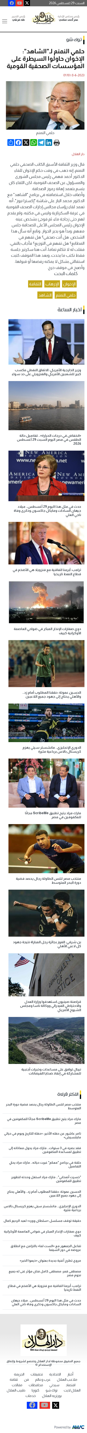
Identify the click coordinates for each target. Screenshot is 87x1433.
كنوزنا (35, 1390)
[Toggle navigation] (4, 21)
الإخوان (69, 284)
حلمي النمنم (66, 295)
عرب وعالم (43, 1380)
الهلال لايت (72, 1390)
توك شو (74, 39)
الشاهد (45, 295)
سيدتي (54, 1385)
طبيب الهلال (16, 1390)
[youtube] (19, 3)
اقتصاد (70, 1385)
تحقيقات (37, 1374)
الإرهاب (52, 284)
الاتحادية (55, 1374)
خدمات (31, 1396)
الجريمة (19, 1374)
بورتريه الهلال (52, 1396)
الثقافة (35, 284)
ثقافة (14, 1380)
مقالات (17, 1385)
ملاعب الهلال (67, 1380)
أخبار (70, 1374)
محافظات (36, 1385)
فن (26, 1380)
